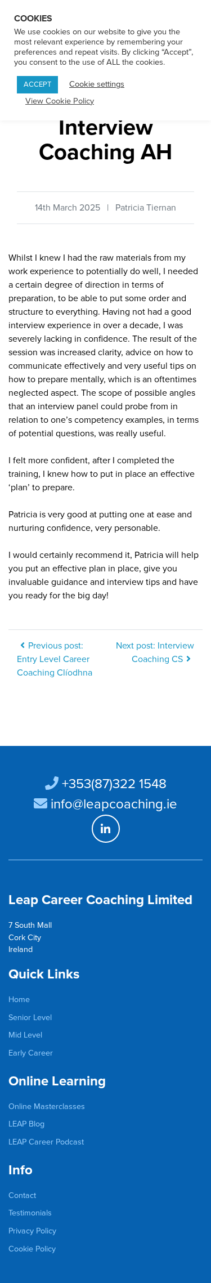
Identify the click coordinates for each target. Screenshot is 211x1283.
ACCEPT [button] (37, 84)
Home (19, 999)
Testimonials (30, 1213)
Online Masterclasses (46, 1106)
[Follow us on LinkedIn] (106, 829)
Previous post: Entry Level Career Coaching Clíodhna (54, 659)
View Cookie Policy (59, 101)
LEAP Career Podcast (46, 1142)
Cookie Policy (32, 1249)
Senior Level (30, 1017)
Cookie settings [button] (96, 84)
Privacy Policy (32, 1231)
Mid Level (25, 1035)
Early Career (30, 1053)
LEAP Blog (26, 1124)
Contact (22, 1195)
